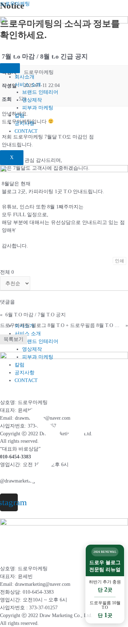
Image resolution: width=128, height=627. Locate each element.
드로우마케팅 (15, 3)
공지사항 (24, 123)
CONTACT (26, 131)
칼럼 (20, 115)
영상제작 (32, 100)
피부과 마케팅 (37, 107)
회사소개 (24, 77)
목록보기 (13, 339)
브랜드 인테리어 (40, 92)
